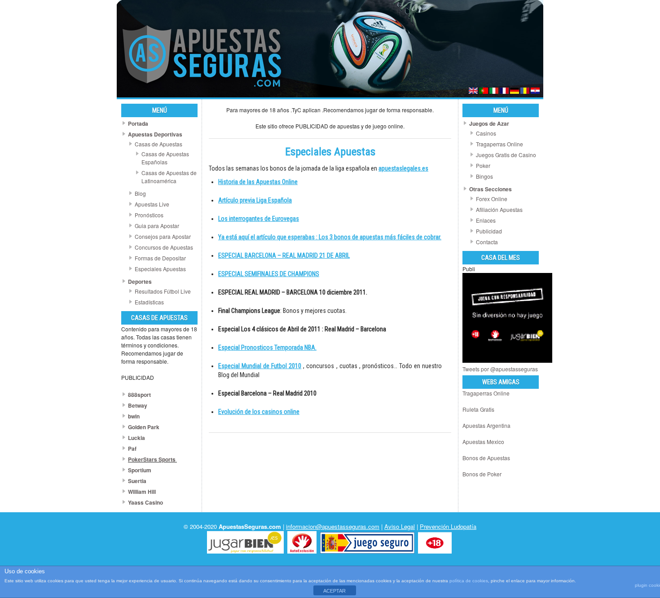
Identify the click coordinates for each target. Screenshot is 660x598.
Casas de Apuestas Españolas (165, 158)
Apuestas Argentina (486, 425)
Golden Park (143, 427)
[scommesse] (493, 91)
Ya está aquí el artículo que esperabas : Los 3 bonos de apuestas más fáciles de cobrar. (329, 237)
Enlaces (486, 220)
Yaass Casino (145, 502)
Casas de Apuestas (158, 144)
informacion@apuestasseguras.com (332, 526)
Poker (483, 165)
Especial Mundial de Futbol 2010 (259, 365)
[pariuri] (524, 91)
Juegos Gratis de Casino (506, 154)
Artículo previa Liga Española (255, 200)
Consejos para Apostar (163, 236)
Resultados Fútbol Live (163, 291)
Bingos (484, 176)
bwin (134, 416)
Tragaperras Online (499, 144)
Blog (140, 193)
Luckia (136, 438)
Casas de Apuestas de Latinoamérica (169, 177)
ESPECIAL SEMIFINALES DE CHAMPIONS (268, 273)
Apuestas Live (152, 204)
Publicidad (489, 231)
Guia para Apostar (157, 225)
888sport (139, 395)
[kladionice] (535, 91)
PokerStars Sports (152, 459)
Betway (137, 405)
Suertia (137, 481)
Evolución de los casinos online (258, 411)
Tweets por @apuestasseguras (500, 369)
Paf (132, 448)
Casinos (486, 133)
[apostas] (483, 91)
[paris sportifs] (504, 91)
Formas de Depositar (160, 258)
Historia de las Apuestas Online (258, 181)
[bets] (473, 91)
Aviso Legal (399, 526)
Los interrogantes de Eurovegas (258, 218)
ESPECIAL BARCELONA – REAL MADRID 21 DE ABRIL (284, 255)
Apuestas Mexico (483, 441)
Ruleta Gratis (478, 409)
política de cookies (468, 580)
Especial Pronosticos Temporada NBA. (267, 347)
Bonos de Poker (482, 474)
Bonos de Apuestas (486, 458)
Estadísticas (149, 302)
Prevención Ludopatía (448, 526)
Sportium (139, 470)
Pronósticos (149, 215)
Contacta (487, 242)
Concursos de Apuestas (164, 247)
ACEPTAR (334, 591)
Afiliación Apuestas (499, 209)
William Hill (142, 492)
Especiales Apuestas (160, 269)
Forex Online (491, 198)
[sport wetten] (514, 91)
